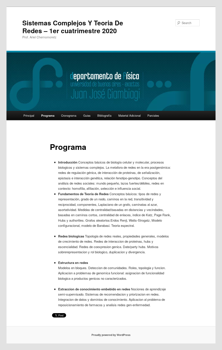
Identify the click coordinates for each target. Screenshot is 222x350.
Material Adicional (129, 115)
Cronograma (68, 115)
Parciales (153, 115)
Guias (87, 115)
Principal (28, 115)
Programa (47, 115)
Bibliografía (104, 115)
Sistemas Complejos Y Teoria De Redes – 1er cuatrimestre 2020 (72, 26)
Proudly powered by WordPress (111, 335)
